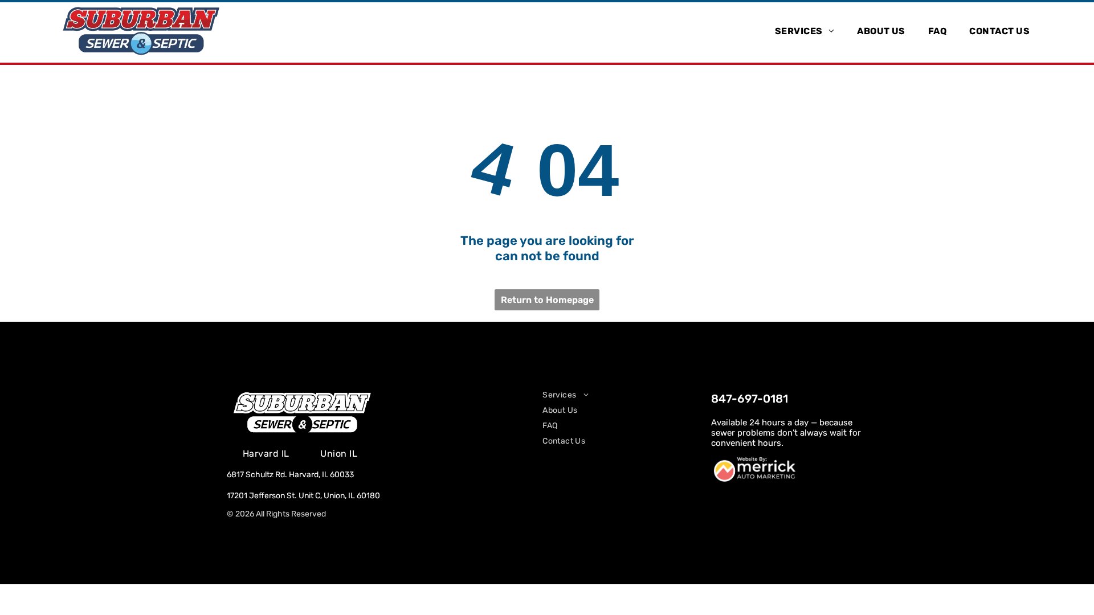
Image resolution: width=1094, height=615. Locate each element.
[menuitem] (805, 30)
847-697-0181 (749, 398)
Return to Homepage (547, 299)
